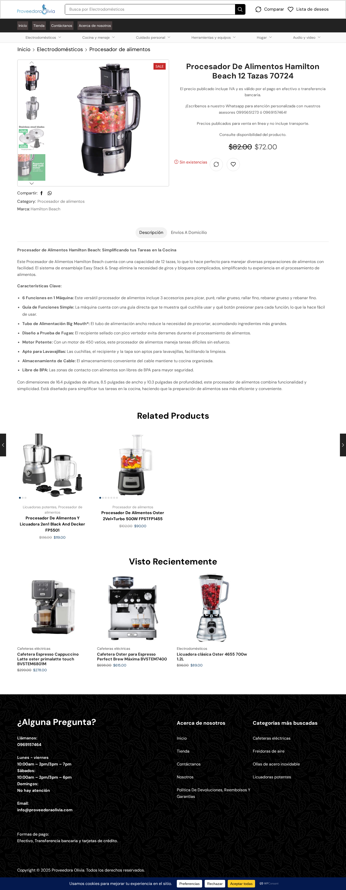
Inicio (23, 49)
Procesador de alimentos (119, 49)
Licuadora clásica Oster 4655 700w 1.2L (212, 657)
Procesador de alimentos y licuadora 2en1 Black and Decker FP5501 (52, 524)
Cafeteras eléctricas (33, 648)
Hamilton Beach (45, 209)
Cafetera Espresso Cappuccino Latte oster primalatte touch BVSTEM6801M (48, 659)
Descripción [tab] (151, 232)
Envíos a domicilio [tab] (189, 232)
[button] (270, 9)
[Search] (240, 9)
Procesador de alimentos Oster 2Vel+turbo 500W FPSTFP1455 (132, 515)
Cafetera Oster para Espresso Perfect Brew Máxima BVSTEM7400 (132, 657)
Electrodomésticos (60, 49)
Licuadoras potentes (39, 507)
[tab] (151, 232)
